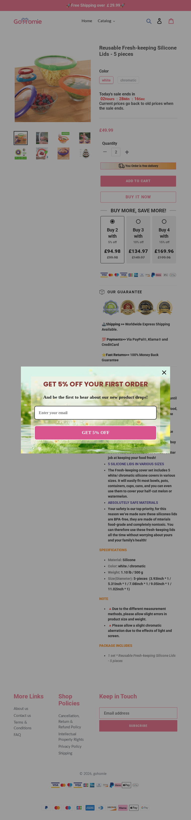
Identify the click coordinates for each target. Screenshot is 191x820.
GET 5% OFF (95, 432)
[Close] (164, 372)
